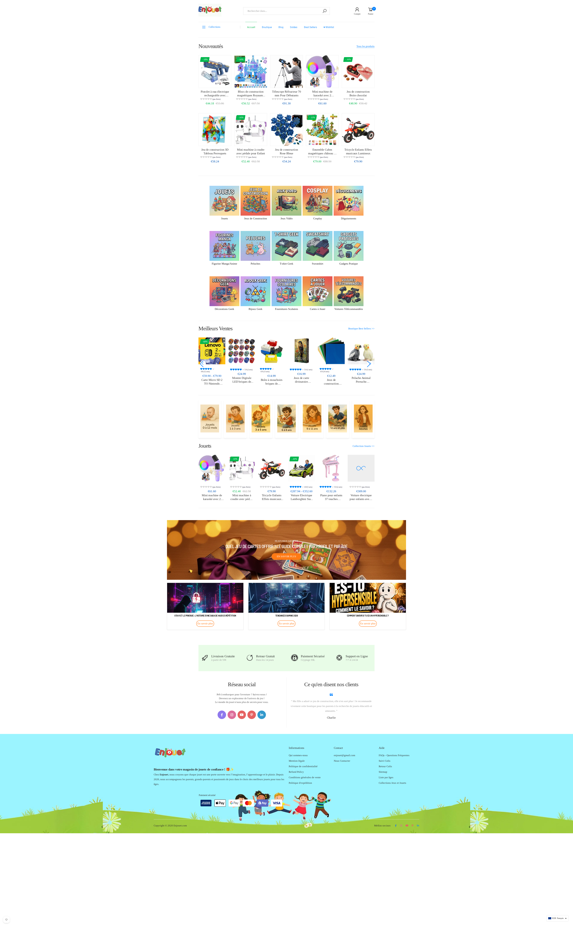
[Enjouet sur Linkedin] (261, 715)
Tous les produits (365, 46)
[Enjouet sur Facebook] (222, 715)
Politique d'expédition (300, 783)
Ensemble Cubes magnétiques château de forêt (322, 153)
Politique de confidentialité (303, 766)
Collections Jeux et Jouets (392, 783)
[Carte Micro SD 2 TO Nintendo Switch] (211, 350)
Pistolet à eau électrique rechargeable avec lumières (215, 95)
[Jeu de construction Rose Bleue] (286, 129)
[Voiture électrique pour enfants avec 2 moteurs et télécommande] (361, 468)
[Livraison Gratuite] (205, 658)
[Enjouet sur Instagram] (232, 715)
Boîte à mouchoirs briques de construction (271, 383)
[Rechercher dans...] (324, 11)
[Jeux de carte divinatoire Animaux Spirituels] (301, 350)
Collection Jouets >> (364, 446)
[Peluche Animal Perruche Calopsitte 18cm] (361, 350)
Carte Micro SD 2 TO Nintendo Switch (211, 383)
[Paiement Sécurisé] (294, 658)
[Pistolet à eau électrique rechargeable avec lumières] (215, 71)
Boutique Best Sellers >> (361, 328)
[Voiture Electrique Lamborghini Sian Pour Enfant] (301, 468)
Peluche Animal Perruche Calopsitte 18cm (361, 381)
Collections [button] (214, 26)
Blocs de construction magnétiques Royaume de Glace (250, 95)
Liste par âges (386, 777)
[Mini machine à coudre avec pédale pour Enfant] (250, 129)
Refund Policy (296, 771)
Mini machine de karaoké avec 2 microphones (322, 95)
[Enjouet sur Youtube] (242, 715)
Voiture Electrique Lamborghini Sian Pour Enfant (301, 499)
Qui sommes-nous (298, 755)
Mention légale (297, 760)
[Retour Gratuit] (249, 658)
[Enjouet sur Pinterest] (251, 715)
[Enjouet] (209, 418)
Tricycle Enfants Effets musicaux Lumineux (271, 499)
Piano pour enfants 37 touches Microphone (331, 499)
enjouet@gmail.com (344, 755)
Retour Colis (385, 766)
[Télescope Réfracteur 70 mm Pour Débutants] (286, 71)
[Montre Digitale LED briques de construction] (241, 350)
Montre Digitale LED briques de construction (241, 381)
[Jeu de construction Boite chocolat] (358, 71)
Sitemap (383, 771)
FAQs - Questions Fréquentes (394, 755)
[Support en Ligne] (339, 658)
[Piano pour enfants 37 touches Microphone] (331, 468)
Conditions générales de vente (305, 777)
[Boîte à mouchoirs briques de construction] (271, 350)
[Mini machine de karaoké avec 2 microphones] (322, 71)
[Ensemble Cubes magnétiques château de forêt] (322, 129)
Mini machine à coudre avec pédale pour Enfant (241, 499)
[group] (214, 100)
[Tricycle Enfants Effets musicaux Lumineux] (358, 129)
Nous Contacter (342, 760)
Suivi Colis (384, 760)
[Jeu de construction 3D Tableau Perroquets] (215, 129)
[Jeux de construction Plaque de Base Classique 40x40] (331, 350)
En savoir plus (286, 556)
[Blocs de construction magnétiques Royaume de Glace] (250, 71)
